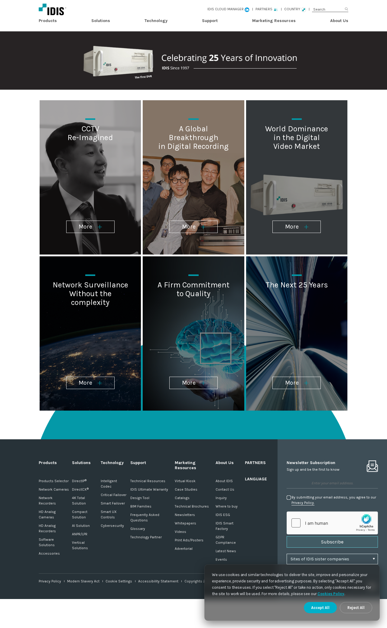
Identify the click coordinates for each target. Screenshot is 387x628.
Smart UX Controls (109, 514)
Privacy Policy (50, 581)
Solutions (100, 20)
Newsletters (185, 515)
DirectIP (79, 481)
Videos (180, 532)
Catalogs (182, 498)
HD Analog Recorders (47, 528)
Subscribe (332, 542)
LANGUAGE (256, 479)
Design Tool (139, 498)
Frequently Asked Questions (144, 517)
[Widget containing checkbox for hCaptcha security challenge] (332, 522)
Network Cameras (54, 489)
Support (210, 20)
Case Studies (186, 489)
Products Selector (54, 481)
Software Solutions (47, 542)
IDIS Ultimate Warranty (149, 489)
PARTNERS (255, 462)
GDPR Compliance (226, 540)
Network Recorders (47, 500)
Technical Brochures (192, 506)
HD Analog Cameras (47, 514)
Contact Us (225, 489)
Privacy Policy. (302, 503)
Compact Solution (79, 514)
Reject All (356, 607)
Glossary (137, 529)
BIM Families (140, 506)
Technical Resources (147, 481)
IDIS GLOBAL (82, 9)
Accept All (320, 607)
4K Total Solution (79, 500)
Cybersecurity (112, 526)
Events (221, 559)
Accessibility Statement (158, 581)
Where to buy (227, 506)
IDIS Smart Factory (224, 526)
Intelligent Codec (109, 484)
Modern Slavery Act (83, 581)
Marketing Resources (274, 20)
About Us (339, 20)
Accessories (49, 553)
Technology (156, 20)
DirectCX (80, 489)
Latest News (226, 551)
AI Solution (81, 526)
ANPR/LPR (79, 534)
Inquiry (221, 498)
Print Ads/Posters (189, 540)
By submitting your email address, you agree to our (333, 500)
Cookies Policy (331, 593)
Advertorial (184, 548)
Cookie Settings (119, 581)
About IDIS (224, 481)
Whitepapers (185, 523)
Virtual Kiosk (185, 481)
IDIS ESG (223, 515)
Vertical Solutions (80, 545)
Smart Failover (113, 503)
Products (48, 20)
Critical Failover (113, 495)
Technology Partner (146, 537)
